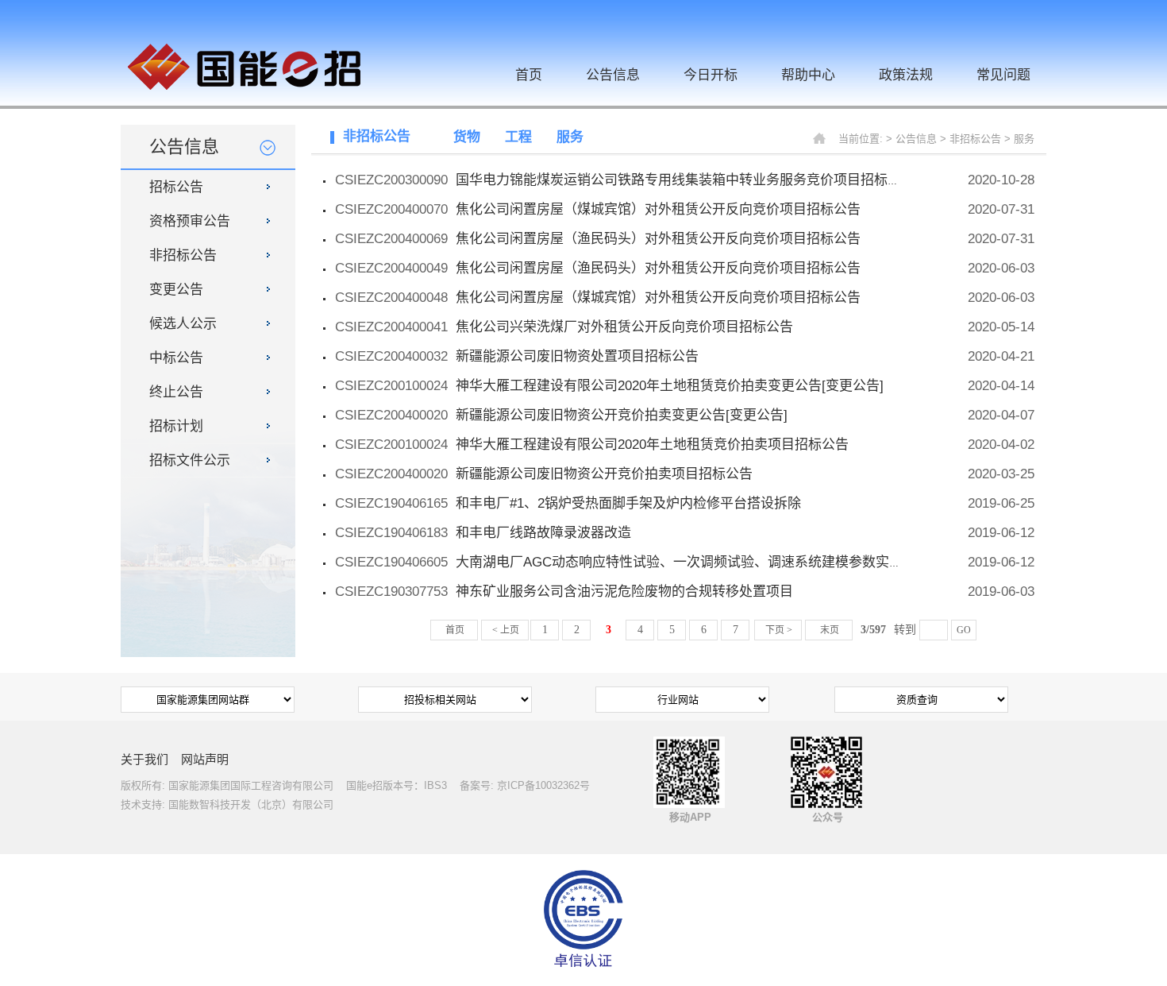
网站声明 (205, 759)
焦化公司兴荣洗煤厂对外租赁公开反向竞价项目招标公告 (624, 326)
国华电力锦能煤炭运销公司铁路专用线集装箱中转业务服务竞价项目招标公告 (685, 180)
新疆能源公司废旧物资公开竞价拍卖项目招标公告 (604, 473)
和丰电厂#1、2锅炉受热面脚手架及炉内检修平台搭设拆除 (628, 503)
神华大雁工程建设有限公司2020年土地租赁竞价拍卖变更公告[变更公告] (670, 385)
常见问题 (1003, 75)
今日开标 (711, 75)
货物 (466, 137)
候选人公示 (183, 323)
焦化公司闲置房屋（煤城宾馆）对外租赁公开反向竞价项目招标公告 (658, 209)
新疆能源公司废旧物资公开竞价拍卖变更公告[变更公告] (622, 415)
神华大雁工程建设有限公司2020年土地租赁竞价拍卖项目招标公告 (652, 444)
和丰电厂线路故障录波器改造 (543, 532)
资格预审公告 (189, 221)
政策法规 (906, 75)
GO (964, 630)
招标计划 (176, 426)
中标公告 (176, 357)
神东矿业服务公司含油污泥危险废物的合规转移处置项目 (624, 591)
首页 (528, 75)
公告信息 (613, 75)
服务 (570, 137)
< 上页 (505, 630)
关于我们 (144, 759)
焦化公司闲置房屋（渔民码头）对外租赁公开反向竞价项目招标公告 (658, 238)
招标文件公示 (189, 460)
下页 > (778, 630)
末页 (829, 630)
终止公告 (176, 392)
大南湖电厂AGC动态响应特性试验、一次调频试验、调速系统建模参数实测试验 (693, 562)
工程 (518, 137)
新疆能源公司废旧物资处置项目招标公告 (577, 356)
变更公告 (176, 289)
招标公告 (176, 187)
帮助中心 (808, 75)
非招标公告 (183, 255)
